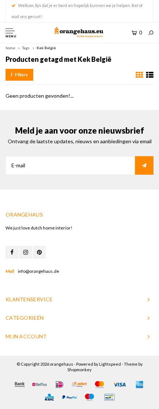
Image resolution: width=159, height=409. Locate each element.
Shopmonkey (79, 369)
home (10, 48)
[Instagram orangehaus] (25, 252)
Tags (26, 48)
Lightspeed (110, 364)
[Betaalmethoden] (20, 384)
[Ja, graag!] (144, 165)
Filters (21, 74)
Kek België (46, 48)
